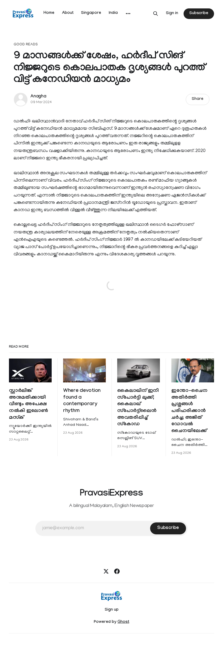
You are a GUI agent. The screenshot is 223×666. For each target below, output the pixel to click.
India (113, 13)
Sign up (112, 610)
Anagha (38, 96)
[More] (128, 13)
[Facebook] (117, 571)
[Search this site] (155, 13)
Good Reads (26, 45)
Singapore (91, 13)
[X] (106, 571)
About (67, 13)
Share (197, 99)
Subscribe (198, 13)
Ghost (123, 622)
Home (49, 13)
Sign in (172, 13)
